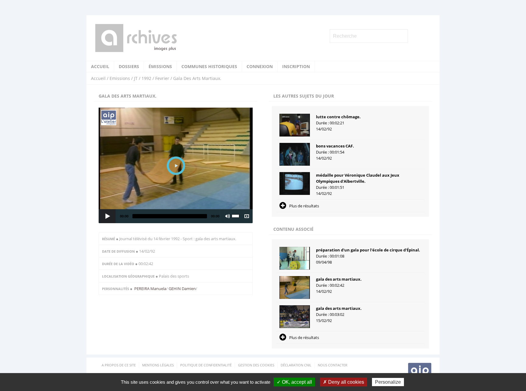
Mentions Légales (158, 365)
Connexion (260, 66)
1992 (146, 78)
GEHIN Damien (182, 288)
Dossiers (129, 66)
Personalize (388, 382)
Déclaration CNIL (296, 365)
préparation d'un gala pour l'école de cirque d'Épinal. (368, 250)
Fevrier (162, 78)
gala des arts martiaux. (339, 279)
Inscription (296, 66)
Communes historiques (209, 66)
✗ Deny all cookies (343, 382)
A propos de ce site (119, 365)
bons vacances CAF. (335, 146)
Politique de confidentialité (206, 365)
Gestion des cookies (256, 365)
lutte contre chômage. (338, 116)
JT (136, 78)
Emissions (120, 78)
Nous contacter (332, 365)
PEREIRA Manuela (150, 288)
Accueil (100, 66)
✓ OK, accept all (294, 382)
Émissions (160, 66)
